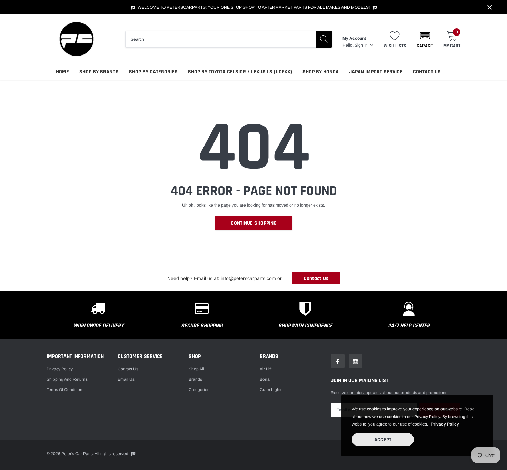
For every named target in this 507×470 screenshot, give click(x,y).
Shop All (196, 369)
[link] (338, 361)
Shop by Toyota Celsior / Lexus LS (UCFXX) (240, 72)
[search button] (324, 39)
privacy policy (445, 424)
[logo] (76, 39)
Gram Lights (271, 389)
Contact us (128, 369)
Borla (265, 379)
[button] (425, 39)
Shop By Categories (153, 72)
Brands (195, 379)
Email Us (126, 379)
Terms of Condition (64, 389)
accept (382, 439)
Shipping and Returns (67, 379)
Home (62, 72)
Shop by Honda (320, 72)
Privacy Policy (60, 369)
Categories (199, 389)
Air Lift (265, 369)
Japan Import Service (375, 72)
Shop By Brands (99, 72)
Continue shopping (254, 223)
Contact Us (427, 72)
